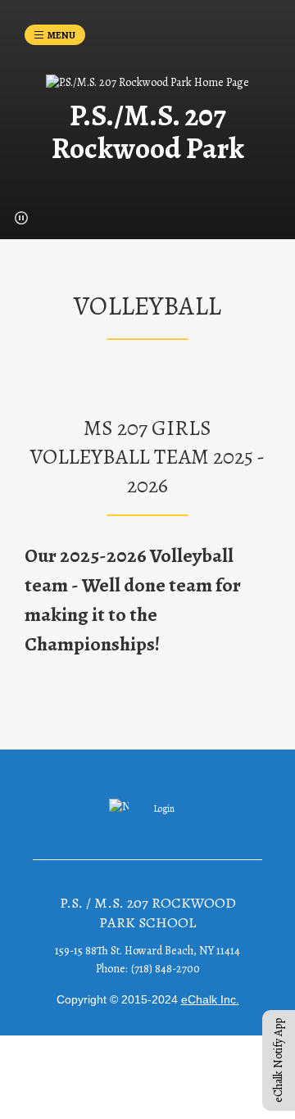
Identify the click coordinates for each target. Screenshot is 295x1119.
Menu (61, 35)
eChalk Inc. (210, 999)
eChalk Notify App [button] (278, 1060)
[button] (21, 218)
